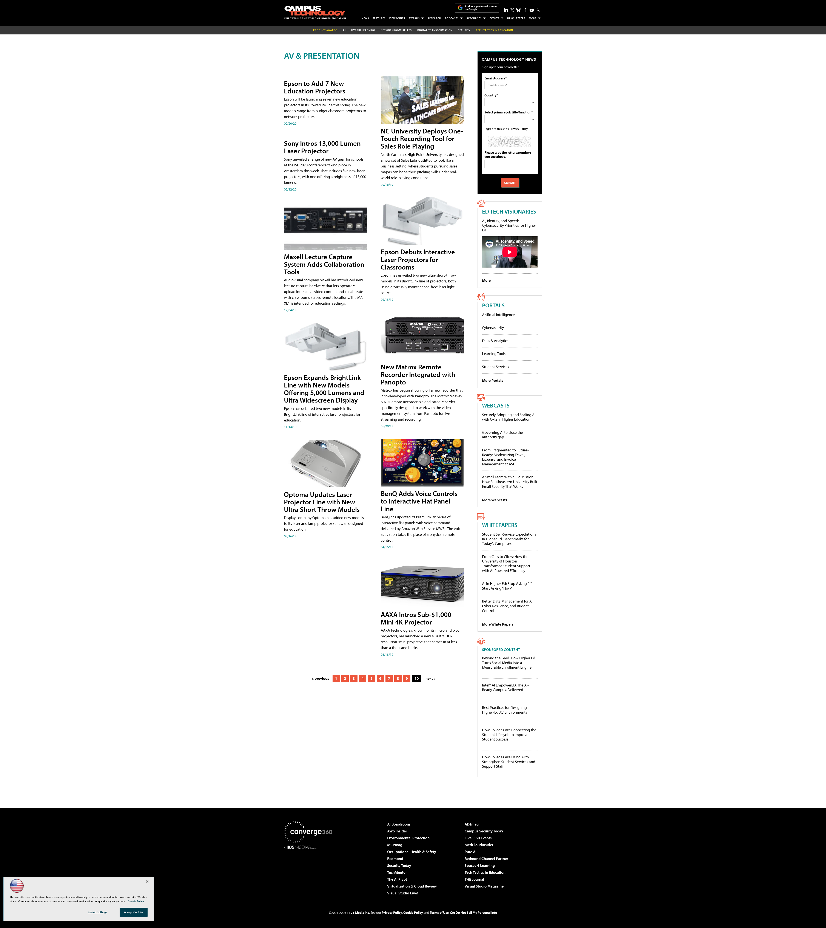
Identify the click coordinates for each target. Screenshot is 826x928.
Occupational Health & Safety (411, 851)
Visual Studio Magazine (484, 886)
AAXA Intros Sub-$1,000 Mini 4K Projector (416, 618)
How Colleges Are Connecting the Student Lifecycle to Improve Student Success (509, 735)
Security (464, 30)
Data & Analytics (495, 340)
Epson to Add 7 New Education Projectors (314, 87)
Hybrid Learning (363, 30)
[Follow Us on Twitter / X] (512, 10)
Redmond (395, 858)
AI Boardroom (398, 824)
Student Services (495, 366)
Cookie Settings (97, 912)
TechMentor (397, 872)
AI (344, 30)
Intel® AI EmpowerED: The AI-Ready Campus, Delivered (505, 687)
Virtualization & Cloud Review (412, 886)
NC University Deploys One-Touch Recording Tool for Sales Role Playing (422, 138)
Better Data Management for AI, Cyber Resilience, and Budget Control (507, 606)
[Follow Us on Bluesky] (518, 10)
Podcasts (452, 18)
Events (494, 18)
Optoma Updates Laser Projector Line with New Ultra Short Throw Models (322, 502)
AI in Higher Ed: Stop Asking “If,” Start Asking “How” (507, 586)
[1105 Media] (310, 871)
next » (430, 678)
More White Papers (497, 624)
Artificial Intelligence (498, 314)
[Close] (147, 881)
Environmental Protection (408, 837)
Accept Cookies (133, 912)
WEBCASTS (496, 405)
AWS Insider (397, 831)
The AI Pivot (397, 879)
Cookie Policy (413, 912)
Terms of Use (439, 912)
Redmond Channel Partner (486, 858)
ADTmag (472, 824)
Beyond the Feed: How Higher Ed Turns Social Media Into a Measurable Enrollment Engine (508, 663)
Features (379, 18)
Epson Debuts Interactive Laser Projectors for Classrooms (418, 259)
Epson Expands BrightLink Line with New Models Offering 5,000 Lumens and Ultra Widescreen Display (324, 388)
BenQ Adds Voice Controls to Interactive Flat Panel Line (419, 501)
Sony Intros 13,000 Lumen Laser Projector (322, 147)
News (365, 18)
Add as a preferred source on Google (481, 8)
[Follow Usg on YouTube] (532, 10)
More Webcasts (494, 499)
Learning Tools (493, 353)
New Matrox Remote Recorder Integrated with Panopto (418, 374)
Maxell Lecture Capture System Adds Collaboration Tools (324, 264)
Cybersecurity (493, 327)
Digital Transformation (434, 30)
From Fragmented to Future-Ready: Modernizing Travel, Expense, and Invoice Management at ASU (505, 457)
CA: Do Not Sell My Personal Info (473, 912)
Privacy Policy (519, 129)
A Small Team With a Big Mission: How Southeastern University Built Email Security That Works (509, 481)
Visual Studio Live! (402, 893)
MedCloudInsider (479, 844)
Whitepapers (499, 524)
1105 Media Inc (358, 912)
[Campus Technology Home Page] (315, 12)
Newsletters (516, 18)
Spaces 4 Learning (480, 865)
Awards (414, 18)
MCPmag (394, 844)
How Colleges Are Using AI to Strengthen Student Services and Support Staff (508, 762)
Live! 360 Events (478, 837)
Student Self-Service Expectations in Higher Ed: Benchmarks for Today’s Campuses (509, 539)
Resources (474, 18)
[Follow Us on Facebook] (525, 10)
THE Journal (474, 879)
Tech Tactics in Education (485, 872)
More (532, 18)
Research (434, 18)
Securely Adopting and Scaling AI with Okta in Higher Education (508, 417)
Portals (493, 305)
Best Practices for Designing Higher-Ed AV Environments (504, 709)
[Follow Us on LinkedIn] (506, 10)
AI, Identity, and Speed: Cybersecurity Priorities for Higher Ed (509, 225)
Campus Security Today (484, 831)
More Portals (492, 380)
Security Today (399, 865)
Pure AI (470, 851)
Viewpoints (397, 18)
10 (417, 678)
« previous (320, 678)
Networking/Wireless (396, 30)
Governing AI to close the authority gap (502, 435)
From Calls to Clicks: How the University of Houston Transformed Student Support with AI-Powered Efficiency (506, 563)
